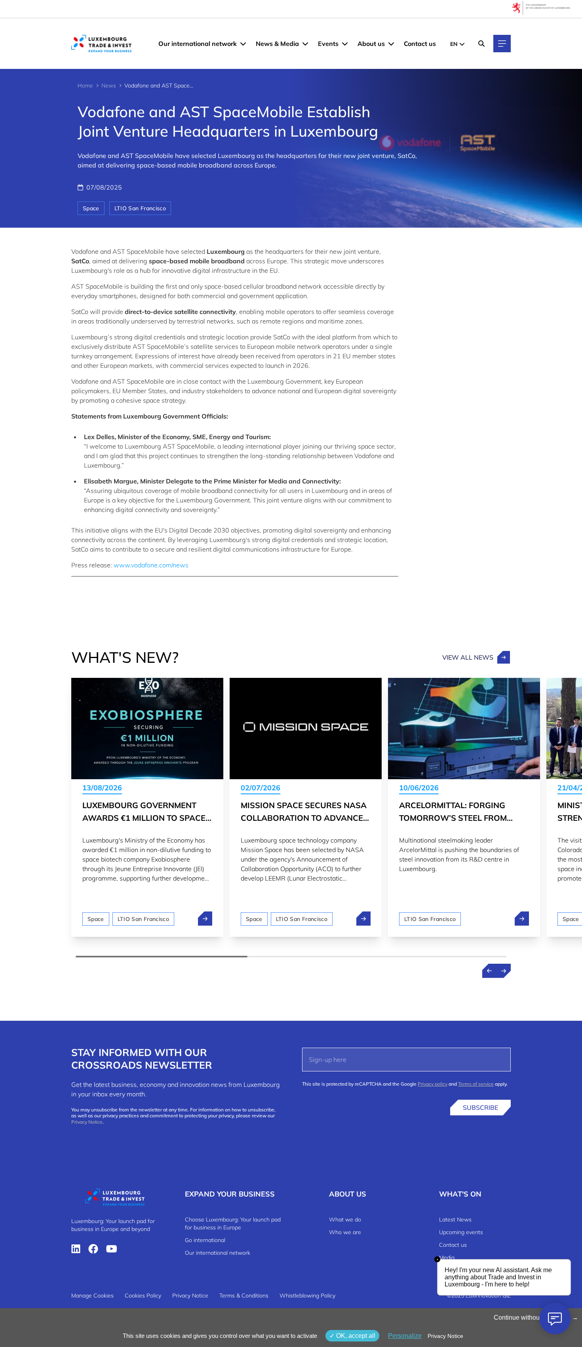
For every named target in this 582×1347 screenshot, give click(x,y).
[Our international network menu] (243, 43)
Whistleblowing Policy (307, 1295)
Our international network (197, 44)
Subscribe (480, 1107)
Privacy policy (432, 1084)
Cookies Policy (143, 1295)
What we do (345, 1219)
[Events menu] (345, 43)
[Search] (481, 43)
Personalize (405, 1335)
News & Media (277, 44)
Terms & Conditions (243, 1295)
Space (91, 208)
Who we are (345, 1232)
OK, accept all (355, 1335)
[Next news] (503, 971)
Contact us (420, 44)
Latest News (455, 1219)
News (108, 85)
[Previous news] (489, 971)
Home (85, 85)
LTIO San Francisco (140, 208)
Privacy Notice (87, 1122)
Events (328, 44)
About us (371, 44)
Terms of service (476, 1084)
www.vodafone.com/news (151, 565)
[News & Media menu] (305, 43)
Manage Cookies (92, 1295)
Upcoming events (461, 1232)
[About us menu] (391, 43)
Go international (205, 1240)
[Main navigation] (502, 43)
